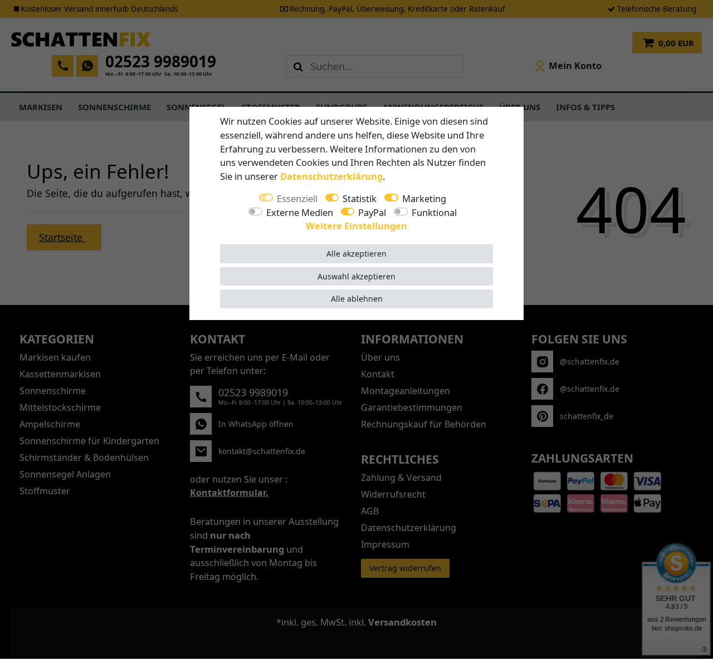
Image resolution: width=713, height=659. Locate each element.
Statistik (360, 198)
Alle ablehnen (357, 298)
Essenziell (297, 198)
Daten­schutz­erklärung (331, 176)
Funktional (434, 212)
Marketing (424, 198)
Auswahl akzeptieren (356, 276)
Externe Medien (299, 212)
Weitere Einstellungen (356, 225)
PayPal (372, 212)
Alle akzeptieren (356, 253)
